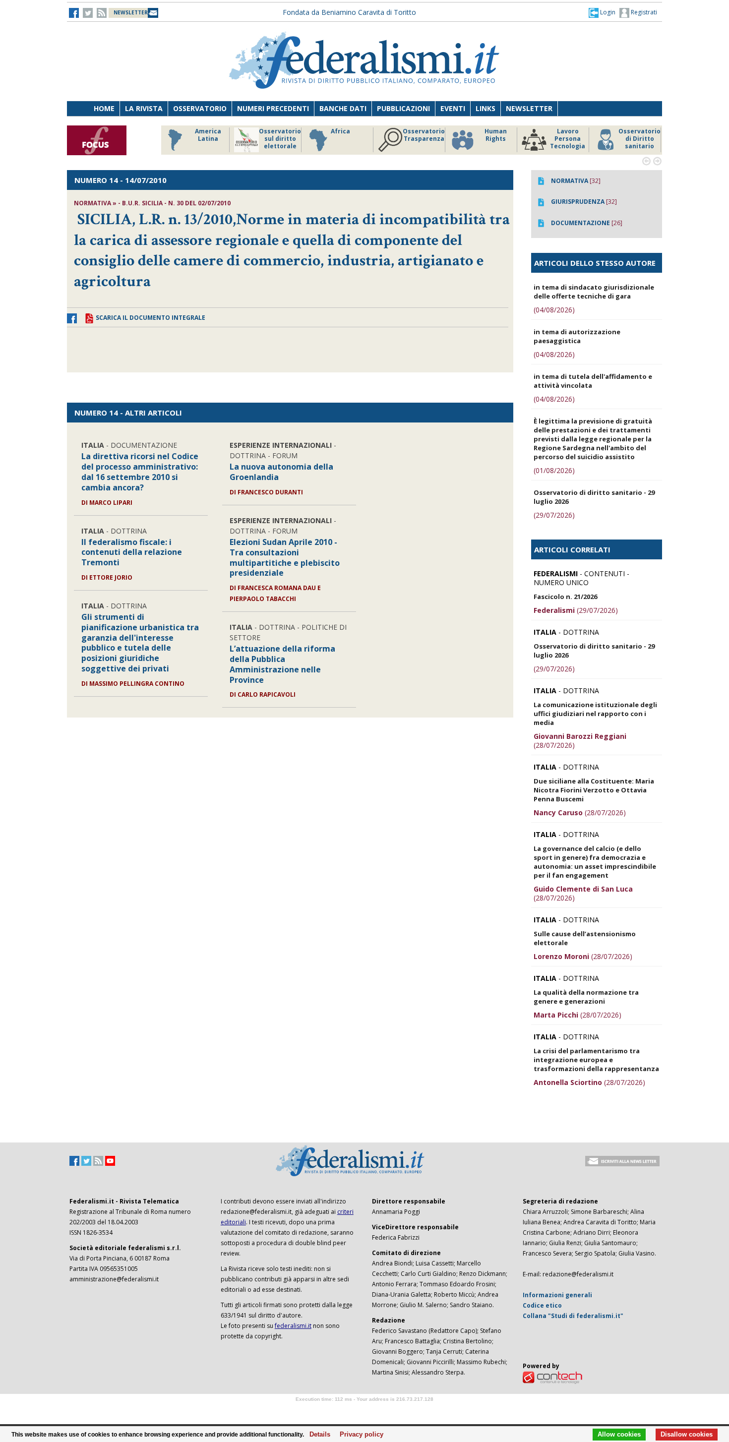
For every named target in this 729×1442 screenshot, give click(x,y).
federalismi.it (293, 1326)
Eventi (452, 108)
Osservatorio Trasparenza (424, 135)
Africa (340, 131)
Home (104, 108)
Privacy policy (359, 1434)
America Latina (208, 135)
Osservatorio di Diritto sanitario (639, 138)
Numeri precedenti (273, 108)
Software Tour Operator (364, 1410)
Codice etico (542, 1305)
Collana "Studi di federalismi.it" (573, 1316)
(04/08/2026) (554, 309)
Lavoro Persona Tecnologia (567, 138)
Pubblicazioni (403, 108)
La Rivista (144, 108)
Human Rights (496, 135)
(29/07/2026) (554, 515)
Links (485, 108)
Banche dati (342, 108)
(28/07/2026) (580, 740)
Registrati (643, 12)
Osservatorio (200, 108)
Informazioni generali (557, 1295)
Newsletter (529, 108)
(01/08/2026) (554, 470)
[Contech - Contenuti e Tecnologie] (552, 1377)
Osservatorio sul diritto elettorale (280, 138)
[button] (602, 12)
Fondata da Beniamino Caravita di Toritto (349, 12)
